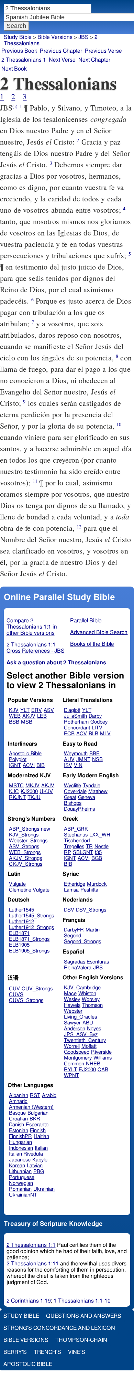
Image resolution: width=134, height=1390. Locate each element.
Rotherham (76, 722)
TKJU (34, 797)
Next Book (14, 69)
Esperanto (37, 1124)
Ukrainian (44, 1189)
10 (118, 424)
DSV (69, 910)
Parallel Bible (86, 620)
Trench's (47, 1352)
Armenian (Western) (31, 1107)
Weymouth (76, 753)
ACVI (29, 765)
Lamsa (71, 890)
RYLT (70, 1069)
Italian (41, 1148)
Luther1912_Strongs (31, 927)
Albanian (18, 1095)
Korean (17, 1165)
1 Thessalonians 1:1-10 (82, 1301)
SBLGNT (83, 852)
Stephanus (76, 835)
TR (89, 846)
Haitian (41, 1136)
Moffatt (89, 1046)
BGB (96, 858)
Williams (102, 1058)
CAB (103, 1069)
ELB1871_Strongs (29, 939)
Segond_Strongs (82, 941)
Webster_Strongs (28, 840)
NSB (97, 759)
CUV (14, 988)
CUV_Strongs (37, 988)
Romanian (20, 1189)
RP (67, 852)
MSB (26, 722)
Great (70, 797)
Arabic (49, 1095)
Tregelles (74, 846)
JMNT (83, 759)
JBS (98, 967)
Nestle (101, 846)
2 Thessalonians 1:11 (33, 1263)
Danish (16, 1124)
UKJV (46, 791)
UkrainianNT (23, 1195)
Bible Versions (54, 37)
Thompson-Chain (81, 1340)
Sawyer (72, 1022)
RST (35, 1095)
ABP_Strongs (24, 829)
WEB (15, 716)
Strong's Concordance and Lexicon (59, 1328)
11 (35, 481)
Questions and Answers (83, 1316)
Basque (17, 1113)
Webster (73, 1011)
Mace (70, 993)
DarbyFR (74, 930)
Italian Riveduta (26, 1154)
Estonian (18, 1130)
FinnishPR (20, 1136)
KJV (14, 710)
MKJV (32, 785)
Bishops (72, 803)
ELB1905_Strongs (29, 951)
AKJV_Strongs (25, 858)
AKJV (28, 716)
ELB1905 (19, 945)
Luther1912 (21, 921)
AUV (69, 759)
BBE (94, 753)
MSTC (16, 785)
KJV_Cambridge (82, 987)
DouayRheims (79, 809)
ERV (36, 710)
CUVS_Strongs (26, 1000)
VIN (78, 765)
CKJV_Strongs (25, 864)
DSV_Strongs (91, 910)
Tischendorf (77, 840)
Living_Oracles (80, 1017)
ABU (87, 1022)
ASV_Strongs (24, 846)
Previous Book (19, 51)
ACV (81, 733)
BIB (40, 765)
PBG (38, 1171)
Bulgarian (37, 1113)
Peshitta (89, 890)
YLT (25, 710)
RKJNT (17, 797)
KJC (14, 791)
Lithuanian (20, 1171)
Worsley (91, 999)
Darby (95, 716)
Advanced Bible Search (98, 632)
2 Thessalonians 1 (23, 60)
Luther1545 (21, 910)
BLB (93, 733)
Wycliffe (72, 785)
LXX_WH (99, 835)
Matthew (98, 791)
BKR (35, 1119)
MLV (105, 733)
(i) (14, 106)
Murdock (97, 884)
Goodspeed (76, 1052)
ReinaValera (77, 967)
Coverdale (75, 791)
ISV (68, 765)
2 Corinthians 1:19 (29, 1301)
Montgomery (78, 1058)
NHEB (93, 1063)
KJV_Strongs (23, 835)
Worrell (72, 1046)
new (45, 829)
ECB (69, 733)
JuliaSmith (75, 716)
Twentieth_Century (85, 1040)
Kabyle (39, 1159)
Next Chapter (94, 60)
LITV (97, 727)
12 (79, 526)
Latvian (35, 1165)
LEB (42, 716)
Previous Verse (103, 51)
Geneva (86, 797)
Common (74, 1063)
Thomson (92, 1005)
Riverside (101, 1052)
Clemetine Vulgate (29, 890)
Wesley (72, 999)
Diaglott (72, 710)
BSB (14, 722)
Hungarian (20, 1142)
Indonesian (21, 1148)
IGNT (15, 765)
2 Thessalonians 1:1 (31, 1245)
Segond (72, 935)
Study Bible (18, 37)
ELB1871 (19, 933)
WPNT (71, 1075)
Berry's (15, 1352)
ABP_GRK (76, 829)
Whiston (87, 993)
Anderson (74, 1028)
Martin (93, 930)
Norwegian (21, 1183)
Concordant (77, 727)
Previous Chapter (61, 51)
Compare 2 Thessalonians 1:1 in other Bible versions (32, 627)
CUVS (16, 994)
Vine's (76, 1352)
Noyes (94, 1028)
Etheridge (74, 884)
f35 (98, 852)
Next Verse (62, 60)
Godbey (99, 722)
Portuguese (21, 1177)
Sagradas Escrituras (86, 962)
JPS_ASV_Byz (81, 1034)
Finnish (38, 1130)
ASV (49, 710)
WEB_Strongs (25, 852)
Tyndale (91, 785)
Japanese (20, 1159)
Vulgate (17, 884)
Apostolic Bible (27, 1364)
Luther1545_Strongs (31, 915)
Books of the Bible (92, 644)
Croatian (18, 1119)
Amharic (18, 1101)
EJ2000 (87, 1069)
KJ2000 (29, 791)
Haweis (72, 1005)
